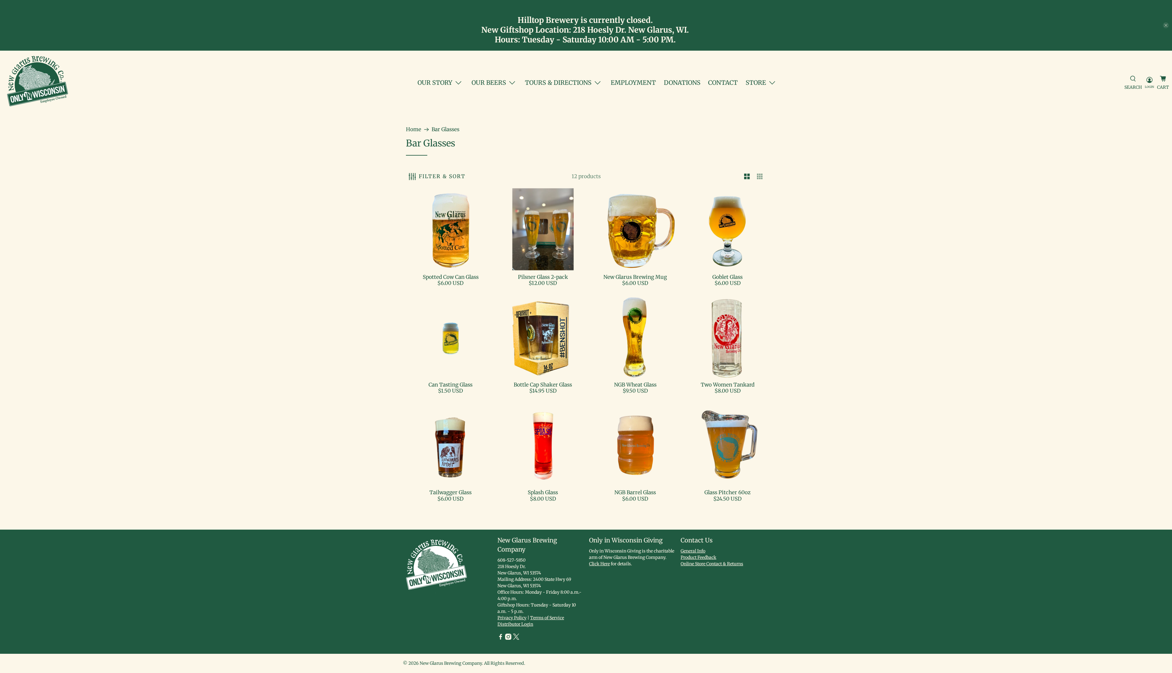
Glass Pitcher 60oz (727, 492)
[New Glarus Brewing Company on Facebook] (500, 638)
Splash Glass (543, 492)
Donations (682, 82)
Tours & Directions (558, 82)
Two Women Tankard (727, 384)
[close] (1166, 25)
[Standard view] (747, 176)
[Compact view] (760, 176)
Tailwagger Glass (450, 492)
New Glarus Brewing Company (451, 663)
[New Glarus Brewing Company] (37, 83)
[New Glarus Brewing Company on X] (516, 638)
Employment (633, 82)
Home (413, 129)
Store (756, 82)
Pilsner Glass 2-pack (543, 277)
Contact (723, 82)
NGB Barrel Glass (635, 492)
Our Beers (489, 82)
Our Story (435, 82)
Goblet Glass (727, 277)
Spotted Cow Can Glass (451, 277)
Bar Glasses (445, 129)
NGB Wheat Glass (635, 384)
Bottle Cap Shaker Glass (543, 384)
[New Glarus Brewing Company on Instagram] (508, 638)
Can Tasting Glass (450, 384)
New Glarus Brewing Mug (635, 277)
